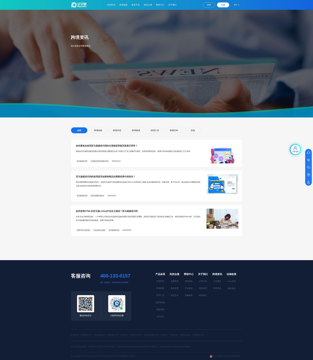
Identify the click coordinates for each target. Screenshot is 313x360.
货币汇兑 (160, 295)
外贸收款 (189, 281)
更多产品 (136, 5)
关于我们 (172, 5)
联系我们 (203, 295)
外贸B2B (111, 5)
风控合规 (148, 5)
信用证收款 (160, 302)
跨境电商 (123, 5)
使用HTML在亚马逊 (83, 230)
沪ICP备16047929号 (126, 356)
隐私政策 (231, 288)
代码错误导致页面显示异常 (99, 161)
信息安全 (174, 295)
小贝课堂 (217, 281)
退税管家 (160, 309)
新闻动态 (203, 288)
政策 (231, 281)
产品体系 (160, 274)
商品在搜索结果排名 (97, 196)
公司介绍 (203, 281)
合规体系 (174, 281)
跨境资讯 (217, 274)
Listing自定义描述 (99, 230)
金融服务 (189, 295)
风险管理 (174, 288)
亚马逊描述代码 (82, 161)
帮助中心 (160, 5)
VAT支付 (160, 317)
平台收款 (189, 288)
